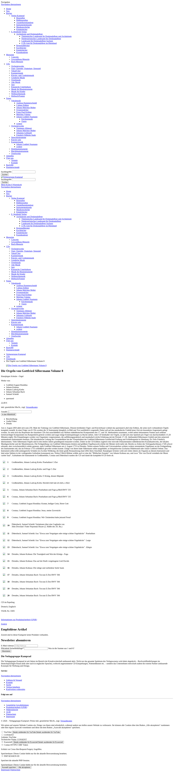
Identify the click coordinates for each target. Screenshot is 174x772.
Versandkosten (32, 407)
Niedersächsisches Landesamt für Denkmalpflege (41, 39)
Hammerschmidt (12, 167)
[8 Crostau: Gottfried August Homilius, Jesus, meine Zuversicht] (4, 511)
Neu (8, 11)
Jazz (13, 84)
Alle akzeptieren (24, 767)
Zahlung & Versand (14, 680)
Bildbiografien (22, 20)
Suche (8, 685)
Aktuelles (10, 156)
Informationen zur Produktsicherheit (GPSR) (19, 620)
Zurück (4, 624)
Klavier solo (16, 140)
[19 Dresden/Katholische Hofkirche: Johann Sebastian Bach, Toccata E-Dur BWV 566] (4, 589)
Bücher (9, 13)
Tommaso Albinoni (24, 128)
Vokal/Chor (16, 71)
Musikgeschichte (23, 27)
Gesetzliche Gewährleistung (17, 705)
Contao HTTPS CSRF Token (16, 745)
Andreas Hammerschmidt (26, 103)
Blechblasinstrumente (19, 151)
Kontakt (14, 163)
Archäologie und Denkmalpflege (29, 34)
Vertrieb (14, 160)
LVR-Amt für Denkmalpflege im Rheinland (39, 43)
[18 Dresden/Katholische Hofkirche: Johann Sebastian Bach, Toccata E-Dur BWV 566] (4, 582)
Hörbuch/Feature (18, 96)
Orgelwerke (16, 153)
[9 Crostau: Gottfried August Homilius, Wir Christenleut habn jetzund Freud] (4, 518)
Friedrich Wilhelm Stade (26, 135)
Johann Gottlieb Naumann (26, 117)
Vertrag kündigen (13, 687)
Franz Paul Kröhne (24, 112)
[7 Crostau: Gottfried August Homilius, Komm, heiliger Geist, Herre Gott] (4, 504)
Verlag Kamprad (17, 16)
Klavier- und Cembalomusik (22, 75)
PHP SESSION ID (11, 756)
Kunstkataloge (22, 52)
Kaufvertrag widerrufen (15, 689)
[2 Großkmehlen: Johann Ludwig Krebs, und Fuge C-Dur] (4, 469)
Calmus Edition (22, 105)
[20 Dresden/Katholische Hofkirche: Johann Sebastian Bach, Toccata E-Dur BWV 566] (4, 596)
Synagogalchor (22, 110)
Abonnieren (6, 651)
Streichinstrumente (18, 137)
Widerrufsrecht (12, 710)
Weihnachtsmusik (18, 94)
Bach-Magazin (17, 62)
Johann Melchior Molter (26, 107)
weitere (19, 124)
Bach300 (9, 165)
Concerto (15, 57)
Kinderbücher (21, 29)
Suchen (5, 175)
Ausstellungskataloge (24, 22)
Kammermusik (17, 73)
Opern (23, 121)
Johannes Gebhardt (24, 133)
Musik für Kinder (18, 91)
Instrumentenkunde (24, 25)
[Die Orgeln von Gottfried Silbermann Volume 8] (26, 365)
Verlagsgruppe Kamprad (16, 354)
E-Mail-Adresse (7, 646)
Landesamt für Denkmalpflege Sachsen (37, 41)
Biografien (20, 18)
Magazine (10, 55)
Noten (8, 98)
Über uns (10, 158)
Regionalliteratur (23, 45)
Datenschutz (11, 714)
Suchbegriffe (6, 172)
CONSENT (9, 735)
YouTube (7, 732)
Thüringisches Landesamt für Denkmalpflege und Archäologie (46, 36)
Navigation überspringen (11, 4)
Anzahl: (4, 412)
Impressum (10, 716)
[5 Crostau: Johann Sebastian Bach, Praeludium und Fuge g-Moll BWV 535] (4, 490)
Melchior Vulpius (23, 114)
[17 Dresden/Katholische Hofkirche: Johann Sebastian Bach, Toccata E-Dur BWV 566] (4, 575)
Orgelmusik (16, 80)
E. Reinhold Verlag (19, 32)
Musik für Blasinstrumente (21, 89)
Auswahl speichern (9, 767)
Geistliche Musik (18, 78)
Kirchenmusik (27, 119)
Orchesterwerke (17, 66)
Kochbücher (21, 48)
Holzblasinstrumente (19, 149)
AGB (8, 712)
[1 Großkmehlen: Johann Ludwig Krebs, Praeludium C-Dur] (4, 463)
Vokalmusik (16, 101)
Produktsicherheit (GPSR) (16, 707)
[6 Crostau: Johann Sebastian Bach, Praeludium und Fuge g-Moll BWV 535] (4, 497)
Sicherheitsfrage (12, 648)
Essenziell (8, 742)
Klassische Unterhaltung (21, 87)
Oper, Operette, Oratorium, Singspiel (26, 68)
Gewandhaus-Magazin (20, 59)
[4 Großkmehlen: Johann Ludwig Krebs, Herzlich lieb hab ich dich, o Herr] (4, 483)
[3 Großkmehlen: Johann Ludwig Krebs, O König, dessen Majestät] (4, 476)
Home (8, 9)
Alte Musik (15, 82)
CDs (8, 64)
